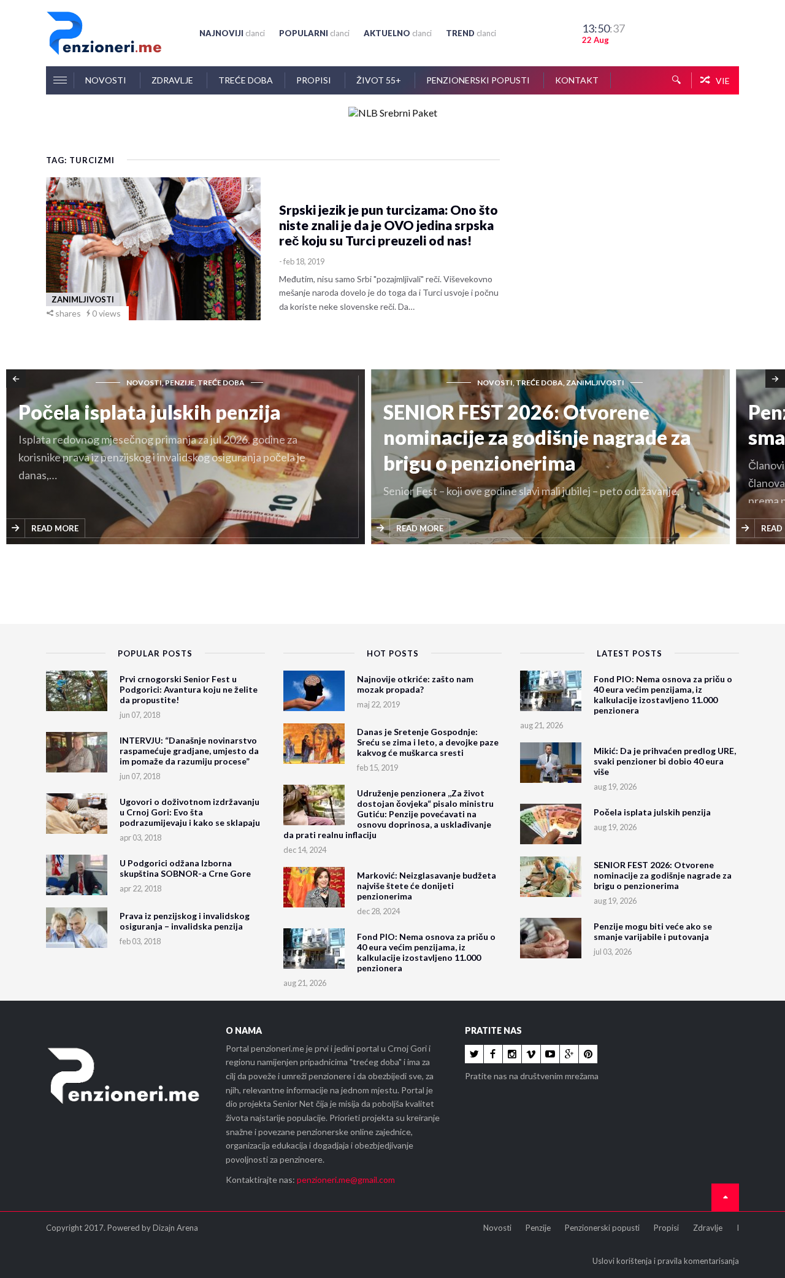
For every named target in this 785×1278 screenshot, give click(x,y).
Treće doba (245, 80)
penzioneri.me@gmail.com (346, 1179)
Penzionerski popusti (479, 80)
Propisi (314, 80)
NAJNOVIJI (232, 33)
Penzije (538, 1228)
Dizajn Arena (175, 1228)
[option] (188, 457)
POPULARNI (314, 33)
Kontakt (577, 80)
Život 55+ (379, 80)
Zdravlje (173, 80)
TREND (471, 33)
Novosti (106, 80)
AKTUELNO (398, 33)
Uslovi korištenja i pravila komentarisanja (665, 1261)
